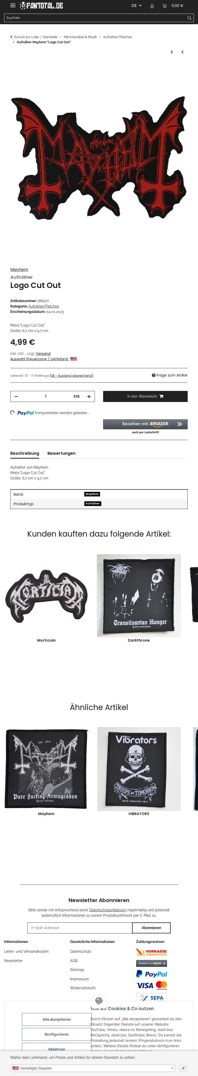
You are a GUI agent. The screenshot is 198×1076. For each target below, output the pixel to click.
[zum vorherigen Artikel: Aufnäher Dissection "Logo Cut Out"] (182, 52)
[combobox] (92, 1068)
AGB (73, 961)
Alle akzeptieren (57, 1019)
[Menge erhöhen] (89, 396)
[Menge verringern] (16, 396)
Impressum (79, 979)
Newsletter (13, 961)
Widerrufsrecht (83, 988)
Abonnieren (151, 928)
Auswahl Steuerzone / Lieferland (39, 359)
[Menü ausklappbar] (12, 3)
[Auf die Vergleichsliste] (177, 79)
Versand (43, 353)
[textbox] (92, 1068)
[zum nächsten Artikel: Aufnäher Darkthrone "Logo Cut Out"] (172, 52)
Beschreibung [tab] (24, 453)
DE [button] (134, 5)
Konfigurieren (57, 1034)
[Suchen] (189, 18)
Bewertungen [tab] (61, 453)
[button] (152, 6)
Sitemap (77, 970)
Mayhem (19, 270)
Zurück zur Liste (26, 37)
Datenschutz (80, 951)
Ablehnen (56, 1049)
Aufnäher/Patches (43, 306)
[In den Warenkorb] (14, 66)
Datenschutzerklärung (107, 910)
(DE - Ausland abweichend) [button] (71, 375)
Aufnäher (93, 503)
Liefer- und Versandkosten (26, 951)
